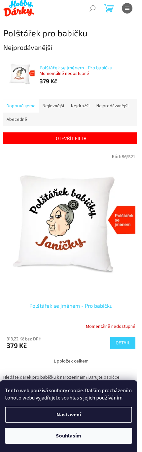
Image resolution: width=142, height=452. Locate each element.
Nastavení (68, 414)
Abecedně (17, 119)
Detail (123, 342)
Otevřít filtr (71, 138)
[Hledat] (92, 8)
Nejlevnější (53, 106)
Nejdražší (80, 106)
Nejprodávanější (112, 106)
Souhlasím (68, 435)
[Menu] (127, 8)
